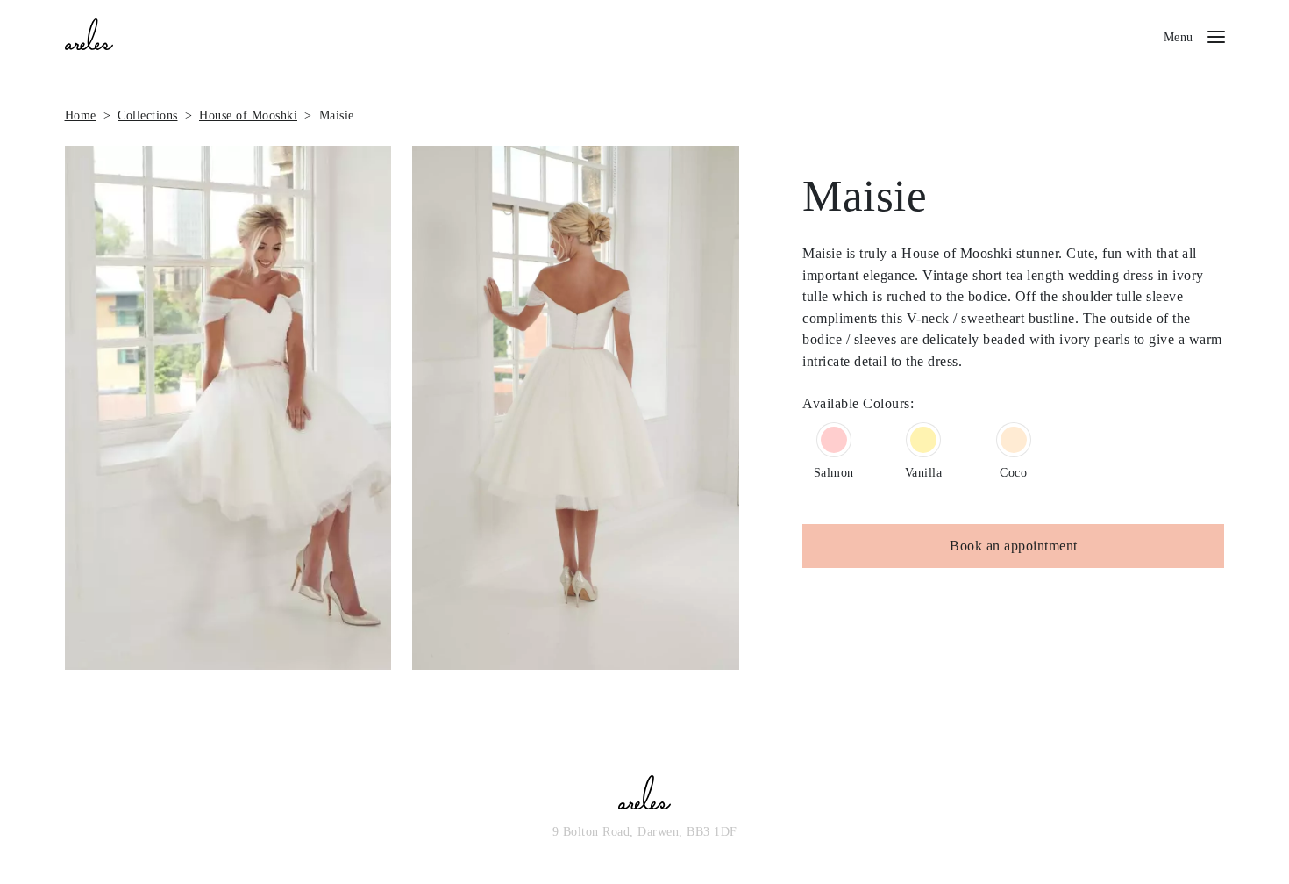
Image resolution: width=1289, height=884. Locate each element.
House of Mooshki (248, 115)
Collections (148, 115)
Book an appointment (1014, 545)
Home (80, 115)
